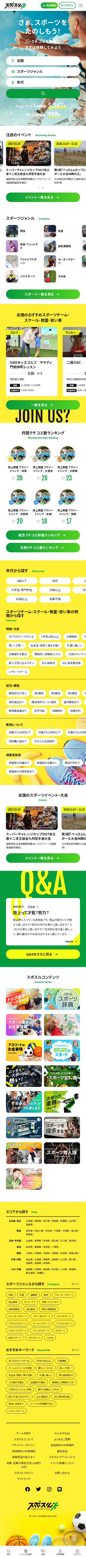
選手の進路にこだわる (48, 1389)
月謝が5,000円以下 (49, 732)
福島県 (29, 1224)
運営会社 (62, 1451)
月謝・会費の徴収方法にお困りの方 (23, 1465)
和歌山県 (73, 1253)
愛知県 (46, 1247)
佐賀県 (38, 1269)
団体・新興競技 (49, 1309)
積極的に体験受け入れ (47, 654)
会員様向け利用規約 (62, 1445)
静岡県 (38, 1247)
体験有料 (75, 711)
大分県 (63, 1269)
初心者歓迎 (48, 663)
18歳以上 (55, 590)
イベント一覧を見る (39, 197)
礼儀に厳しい (74, 645)
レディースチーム (18, 671)
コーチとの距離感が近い (42, 1403)
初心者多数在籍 (71, 663)
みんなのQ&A (62, 1433)
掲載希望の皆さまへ (23, 1457)
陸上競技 (13, 1301)
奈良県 (63, 1253)
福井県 (72, 1241)
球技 (11, 1294)
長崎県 (46, 1269)
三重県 (55, 1247)
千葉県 (57, 1231)
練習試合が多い (18, 693)
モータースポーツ (41, 1323)
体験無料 (57, 711)
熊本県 (55, 1269)
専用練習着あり (18, 711)
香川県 (72, 1259)
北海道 (29, 1221)
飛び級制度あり (66, 1375)
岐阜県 (29, 1247)
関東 (19, 1231)
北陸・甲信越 (15, 1241)
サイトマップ (23, 1479)
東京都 (29, 1231)
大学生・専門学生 (21, 590)
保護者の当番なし (47, 763)
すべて (74, 1284)
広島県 (38, 1259)
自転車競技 (14, 1309)
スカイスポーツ (64, 1316)
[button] (43, 187)
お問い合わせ (62, 1473)
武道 (22, 1294)
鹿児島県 (30, 1273)
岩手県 (46, 1221)
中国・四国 (16, 1259)
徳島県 (29, 1263)
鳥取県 (46, 1259)
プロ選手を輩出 (16, 1382)
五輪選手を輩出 (18, 654)
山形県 (72, 1221)
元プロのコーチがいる (21, 636)
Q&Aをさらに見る (39, 954)
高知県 (46, 1263)
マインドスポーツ (41, 1330)
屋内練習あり (71, 702)
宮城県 (55, 1221)
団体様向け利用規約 (23, 1451)
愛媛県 (38, 1263)
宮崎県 (72, 1269)
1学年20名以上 (50, 636)
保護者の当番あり (19, 763)
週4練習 (55, 693)
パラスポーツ (34, 1337)
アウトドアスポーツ (17, 1323)
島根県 (55, 1259)
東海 (19, 1247)
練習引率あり (72, 763)
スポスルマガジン (24, 1473)
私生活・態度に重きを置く (45, 645)
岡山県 (29, 1259)
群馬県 (29, 1234)
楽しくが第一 (16, 645)
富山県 (55, 1241)
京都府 (46, 1253)
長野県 (38, 1241)
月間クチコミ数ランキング (39, 547)
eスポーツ (60, 1330)
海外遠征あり (16, 702)
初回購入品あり (18, 741)
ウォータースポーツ (64, 1294)
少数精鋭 (71, 636)
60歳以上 (22, 599)
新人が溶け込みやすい (21, 663)
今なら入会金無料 (44, 741)
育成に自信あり (16, 1403)
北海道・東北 (15, 1221)
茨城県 (66, 1231)
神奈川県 (39, 1231)
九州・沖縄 (16, 1269)
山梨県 (29, 1241)
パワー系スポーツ (41, 1316)
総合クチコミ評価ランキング (39, 535)
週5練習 (39, 693)
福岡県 (29, 1269)
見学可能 (39, 711)
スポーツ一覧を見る (39, 294)
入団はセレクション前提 (20, 1389)
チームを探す (23, 1433)
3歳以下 (22, 581)
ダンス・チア (29, 1301)
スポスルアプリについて (62, 1457)
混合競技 (30, 1309)
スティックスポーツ (17, 1330)
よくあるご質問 (62, 1439)
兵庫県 (38, 1253)
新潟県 (46, 1241)
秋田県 (63, 1221)
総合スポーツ (15, 1337)
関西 (19, 1253)
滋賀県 (55, 1253)
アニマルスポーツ (64, 1323)
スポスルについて (24, 1439)
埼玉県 (48, 1231)
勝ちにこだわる (45, 1368)
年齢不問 (55, 599)
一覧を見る (39, 404)
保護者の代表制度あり (21, 771)
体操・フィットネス (50, 1301)
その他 (50, 1337)
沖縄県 (40, 1273)
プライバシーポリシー (24, 1445)
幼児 (55, 581)
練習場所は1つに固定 (44, 702)
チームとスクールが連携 (20, 1368)
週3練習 (72, 693)
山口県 (63, 1259)
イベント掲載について (62, 1463)
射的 (46, 1294)
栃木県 (74, 1231)
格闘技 (34, 1294)
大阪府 (29, 1253)
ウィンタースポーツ (18, 1316)
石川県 (63, 1241)
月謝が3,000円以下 (20, 732)
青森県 (38, 1221)
